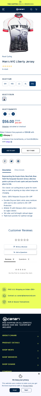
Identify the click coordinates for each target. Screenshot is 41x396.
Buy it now (30, 151)
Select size (7, 79)
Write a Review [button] (21, 247)
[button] (3, 9)
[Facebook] (4, 161)
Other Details (19, 170)
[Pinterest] (18, 161)
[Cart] (36, 9)
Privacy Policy (28, 386)
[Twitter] (11, 161)
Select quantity (9, 109)
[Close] (39, 374)
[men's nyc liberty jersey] (18, 33)
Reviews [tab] (8, 259)
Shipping (5, 127)
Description (6, 170)
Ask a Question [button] (21, 252)
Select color (8, 95)
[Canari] (20, 9)
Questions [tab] (22, 259)
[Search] (31, 9)
